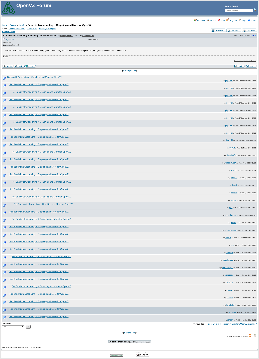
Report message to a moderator (245, 61)
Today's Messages (17, 28)
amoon (230, 320)
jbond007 (231, 155)
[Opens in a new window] (116, 356)
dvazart (230, 297)
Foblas (228, 237)
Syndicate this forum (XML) (237, 336)
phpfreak (229, 80)
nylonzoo (10, 40)
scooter (229, 88)
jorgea (233, 200)
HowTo (22, 25)
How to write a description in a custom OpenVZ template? (232, 324)
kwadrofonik (231, 305)
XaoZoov (229, 275)
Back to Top (129, 333)
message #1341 (88, 36)
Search (212, 20)
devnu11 (229, 140)
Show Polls (32, 28)
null (232, 245)
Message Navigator (47, 28)
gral (230, 207)
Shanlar (229, 252)
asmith (234, 170)
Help (222, 20)
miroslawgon (230, 163)
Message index (129, 70)
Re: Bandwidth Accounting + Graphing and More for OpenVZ (31, 35)
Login (243, 20)
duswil (232, 148)
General (13, 25)
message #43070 (66, 36)
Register (233, 20)
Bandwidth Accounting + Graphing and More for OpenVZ (34, 77)
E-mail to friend (8, 32)
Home (253, 20)
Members (201, 20)
